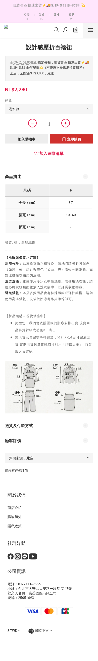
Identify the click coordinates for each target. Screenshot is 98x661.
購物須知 (15, 516)
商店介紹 (15, 507)
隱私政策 (15, 526)
